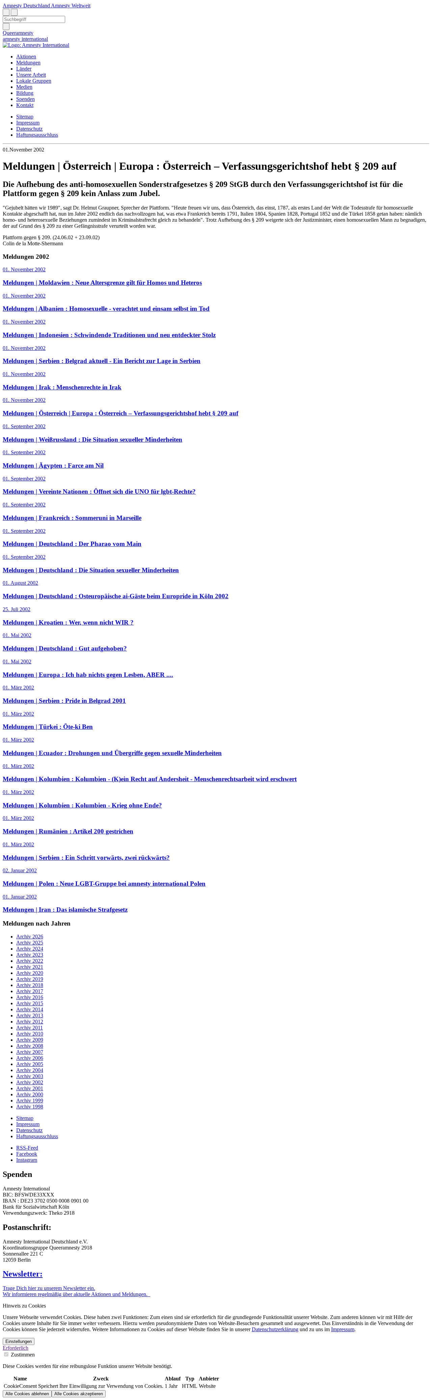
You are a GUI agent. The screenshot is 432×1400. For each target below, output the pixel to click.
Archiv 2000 (29, 1094)
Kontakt (24, 105)
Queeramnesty (18, 33)
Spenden (25, 99)
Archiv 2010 (29, 1034)
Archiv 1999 (29, 1100)
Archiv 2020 (29, 973)
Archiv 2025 (29, 942)
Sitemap (24, 116)
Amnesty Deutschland (27, 5)
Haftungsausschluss (37, 135)
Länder (23, 69)
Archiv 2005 (29, 1064)
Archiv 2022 (29, 961)
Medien (24, 87)
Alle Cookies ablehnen (27, 1393)
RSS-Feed (27, 1148)
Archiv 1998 (29, 1106)
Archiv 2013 (29, 1015)
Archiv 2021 (29, 967)
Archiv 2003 (29, 1076)
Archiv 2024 (29, 949)
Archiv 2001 (29, 1088)
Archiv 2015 (29, 1003)
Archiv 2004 (29, 1070)
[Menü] (14, 12)
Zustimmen (22, 1354)
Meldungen (28, 62)
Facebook (26, 1154)
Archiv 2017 (29, 991)
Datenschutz (29, 129)
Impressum (27, 123)
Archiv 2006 (29, 1058)
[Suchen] (6, 26)
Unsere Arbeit (31, 75)
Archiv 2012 (29, 1021)
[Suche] (6, 12)
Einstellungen (18, 1341)
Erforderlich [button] (15, 1348)
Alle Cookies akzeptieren (78, 1393)
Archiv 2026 (29, 936)
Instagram (26, 1160)
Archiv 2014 (29, 1009)
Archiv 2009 (29, 1040)
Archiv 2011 (29, 1028)
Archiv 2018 (29, 985)
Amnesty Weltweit (70, 5)
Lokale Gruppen (33, 81)
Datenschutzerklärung (275, 1329)
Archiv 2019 (29, 979)
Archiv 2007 (29, 1052)
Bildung (24, 93)
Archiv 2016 (29, 997)
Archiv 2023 (29, 955)
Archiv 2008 (29, 1046)
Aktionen (26, 56)
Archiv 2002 (29, 1082)
